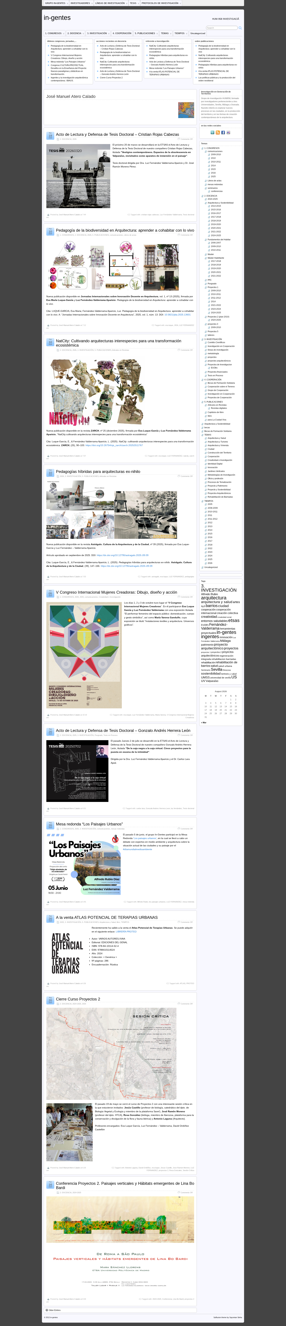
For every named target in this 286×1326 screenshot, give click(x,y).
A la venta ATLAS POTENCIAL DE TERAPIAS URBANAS (107, 917)
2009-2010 (216, 154)
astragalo (155, 577)
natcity (186, 456)
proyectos (212, 357)
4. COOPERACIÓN (122, 33)
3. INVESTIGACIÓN (97, 33)
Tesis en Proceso (110, 735)
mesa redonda (188, 902)
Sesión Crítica (188, 1170)
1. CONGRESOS (53, 33)
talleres (211, 335)
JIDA (176, 325)
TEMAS (165, 33)
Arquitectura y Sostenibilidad (221, 203)
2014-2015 (216, 206)
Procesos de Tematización (219, 482)
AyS (203, 606)
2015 (213, 169)
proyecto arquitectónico (214, 646)
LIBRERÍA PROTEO (126, 931)
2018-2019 (216, 221)
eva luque (169, 325)
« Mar (203, 722)
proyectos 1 (206, 652)
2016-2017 (216, 213)
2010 (213, 158)
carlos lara (140, 808)
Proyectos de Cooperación (220, 397)
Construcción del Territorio (219, 453)
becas (207, 427)
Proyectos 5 (213, 331)
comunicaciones (116, 235)
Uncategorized (198, 33)
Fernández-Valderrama (214, 626)
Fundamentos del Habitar (219, 239)
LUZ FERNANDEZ (186, 325)
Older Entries (55, 1310)
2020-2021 (216, 228)
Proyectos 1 (213, 287)
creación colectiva (227, 613)
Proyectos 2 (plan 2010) (218, 317)
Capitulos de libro (216, 412)
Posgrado (98, 735)
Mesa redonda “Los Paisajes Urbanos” (68, 62)
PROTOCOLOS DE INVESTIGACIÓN (160, 3)
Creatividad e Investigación (109, 597)
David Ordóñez (145, 1168)
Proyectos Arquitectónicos (219, 493)
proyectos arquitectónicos (219, 361)
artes (236, 602)
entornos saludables (214, 621)
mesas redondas (118, 829)
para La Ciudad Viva (217, 420)
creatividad (209, 616)
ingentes (210, 636)
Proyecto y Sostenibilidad (219, 489)
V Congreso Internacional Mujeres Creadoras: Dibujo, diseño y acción (116, 592)
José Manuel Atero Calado (69, 215)
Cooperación (213, 456)
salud (214, 665)
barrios (212, 605)
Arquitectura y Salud (107, 922)
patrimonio (207, 644)
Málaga (225, 640)
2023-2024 (216, 309)
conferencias (217, 191)
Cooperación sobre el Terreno (221, 386)
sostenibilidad (211, 673)
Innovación (213, 467)
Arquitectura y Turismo (218, 442)
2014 (213, 165)
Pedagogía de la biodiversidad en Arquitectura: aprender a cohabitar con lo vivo (69, 49)
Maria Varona (160, 715)
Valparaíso (212, 681)
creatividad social (224, 617)
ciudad (223, 606)
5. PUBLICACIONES (145, 33)
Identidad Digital (215, 464)
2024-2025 (76, 1004)
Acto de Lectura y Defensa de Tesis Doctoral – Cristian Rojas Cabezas (117, 134)
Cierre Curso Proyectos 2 (111, 77)
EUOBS (205, 625)
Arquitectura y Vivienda (218, 445)
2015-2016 (216, 209)
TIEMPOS (180, 33)
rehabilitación (208, 662)
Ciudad (211, 449)
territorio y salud (229, 674)
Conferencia (167, 1299)
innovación (226, 637)
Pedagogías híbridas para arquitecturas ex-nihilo (98, 471)
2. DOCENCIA (74, 33)
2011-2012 (216, 298)
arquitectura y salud (216, 602)
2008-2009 (213, 508)
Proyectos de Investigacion (220, 364)
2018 (210, 545)
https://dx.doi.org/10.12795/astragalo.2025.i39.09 (122, 555)
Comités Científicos (216, 342)
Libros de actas (130, 235)
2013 (210, 526)
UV (203, 681)
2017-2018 (216, 217)
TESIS (133, 3)
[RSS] (218, 132)
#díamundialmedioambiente (137, 849)
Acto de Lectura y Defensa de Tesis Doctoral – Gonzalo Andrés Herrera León (123, 730)
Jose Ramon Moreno (181, 1168)
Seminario (205, 670)
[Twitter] (213, 132)
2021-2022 (216, 231)
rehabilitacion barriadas (224, 659)
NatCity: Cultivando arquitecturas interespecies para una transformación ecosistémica (117, 65)
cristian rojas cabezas (150, 215)
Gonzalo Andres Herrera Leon (158, 808)
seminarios (213, 188)
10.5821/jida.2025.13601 (178, 314)
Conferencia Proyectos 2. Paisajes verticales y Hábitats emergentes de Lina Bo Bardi (125, 1185)
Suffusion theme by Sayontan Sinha (228, 1317)
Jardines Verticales (216, 471)
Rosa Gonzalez (175, 1170)
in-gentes (57, 17)
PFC (210, 280)
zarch (192, 456)
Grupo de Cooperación (218, 390)
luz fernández (176, 808)
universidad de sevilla (220, 677)
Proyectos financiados (218, 372)
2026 (74, 139)
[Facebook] (223, 132)
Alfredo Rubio (142, 902)
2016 (213, 173)
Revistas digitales (219, 408)
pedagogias (189, 577)
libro (118, 922)
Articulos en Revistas (120, 350)
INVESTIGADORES (80, 3)
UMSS (205, 677)
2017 (210, 541)
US (234, 677)
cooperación (208, 609)
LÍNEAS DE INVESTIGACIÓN (110, 3)
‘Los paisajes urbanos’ (145, 838)
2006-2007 (216, 243)
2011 (210, 515)
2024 (210, 556)
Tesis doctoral (188, 215)
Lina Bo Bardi (178, 1299)
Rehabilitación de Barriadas (220, 497)
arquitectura (213, 597)
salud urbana (225, 666)
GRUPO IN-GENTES (55, 3)
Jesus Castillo (166, 1168)
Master (211, 254)
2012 (210, 522)
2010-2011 (216, 162)
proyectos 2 (163, 1170)
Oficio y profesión (215, 478)
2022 (210, 548)
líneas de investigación (218, 350)
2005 (210, 504)
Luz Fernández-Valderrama (171, 215)
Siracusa (227, 670)
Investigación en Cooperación (221, 346)
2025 (77, 597)
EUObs (214, 368)
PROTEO (190, 983)
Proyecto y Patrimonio (217, 486)
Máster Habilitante (216, 258)
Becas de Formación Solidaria (221, 383)
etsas (233, 620)
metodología (213, 353)
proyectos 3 (213, 324)
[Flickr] (228, 132)
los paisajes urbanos (157, 902)
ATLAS (182, 983)
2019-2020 (216, 224)
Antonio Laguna (131, 1168)
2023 (210, 552)
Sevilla (216, 669)
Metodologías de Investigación (221, 475)
